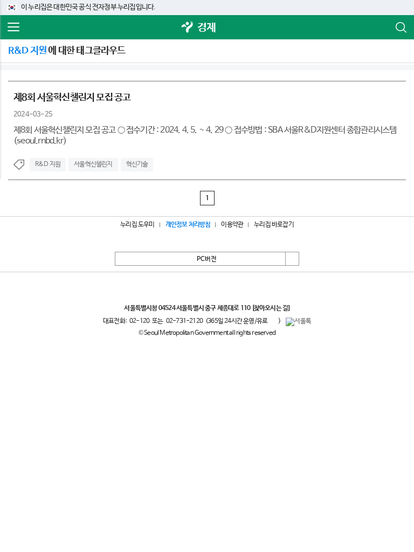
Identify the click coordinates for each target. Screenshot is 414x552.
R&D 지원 (47, 164)
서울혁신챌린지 (93, 164)
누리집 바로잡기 (274, 225)
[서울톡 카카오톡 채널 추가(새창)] (298, 322)
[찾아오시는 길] (271, 308)
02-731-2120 (184, 321)
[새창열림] (188, 28)
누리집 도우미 (137, 225)
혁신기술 (137, 164)
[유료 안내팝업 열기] (272, 320)
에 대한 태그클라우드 (67, 50)
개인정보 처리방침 (188, 225)
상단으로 (292, 259)
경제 (206, 28)
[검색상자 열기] (400, 27)
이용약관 (232, 225)
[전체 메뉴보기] (13, 27)
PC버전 (207, 259)
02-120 (139, 321)
